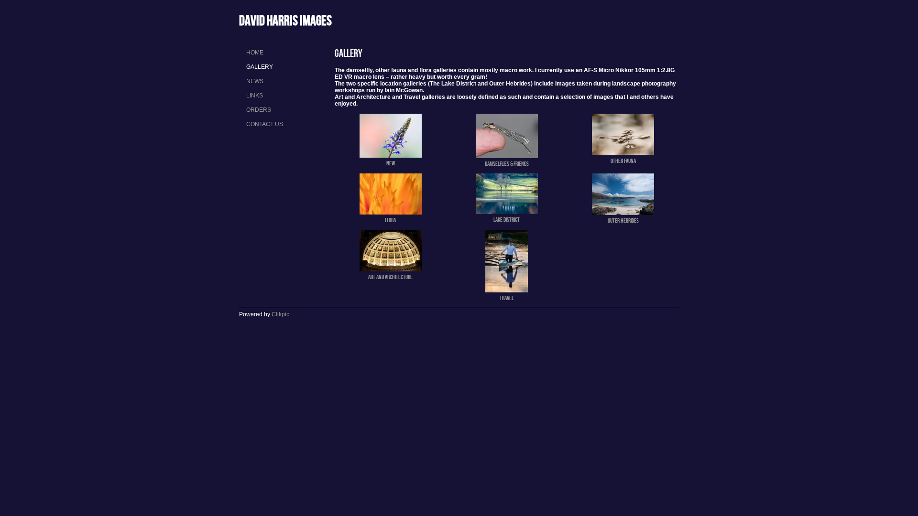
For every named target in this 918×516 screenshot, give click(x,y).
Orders (258, 110)
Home (254, 52)
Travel (507, 297)
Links (254, 95)
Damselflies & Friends (507, 163)
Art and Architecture (390, 276)
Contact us (264, 124)
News (254, 81)
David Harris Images (285, 20)
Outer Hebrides (623, 220)
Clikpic (280, 314)
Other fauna (623, 160)
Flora (390, 219)
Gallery (259, 67)
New (390, 163)
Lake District (506, 219)
